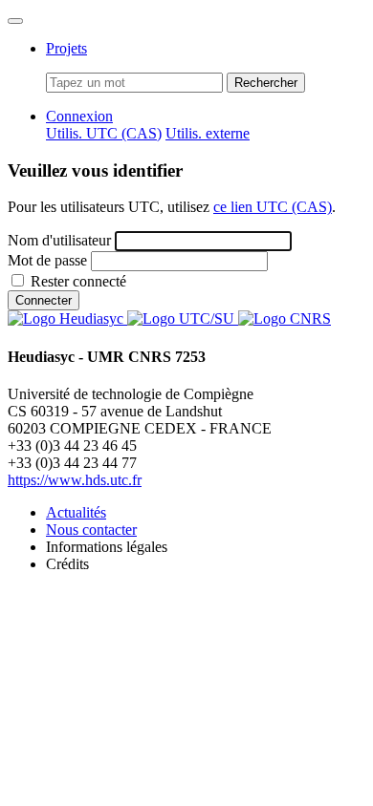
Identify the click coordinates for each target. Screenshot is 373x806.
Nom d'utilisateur (59, 240)
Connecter (43, 300)
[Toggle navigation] (15, 21)
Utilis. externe (207, 133)
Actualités (76, 512)
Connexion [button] (79, 116)
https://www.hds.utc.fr (75, 480)
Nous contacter (91, 529)
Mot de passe (47, 260)
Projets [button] (66, 48)
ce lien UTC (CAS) (272, 207)
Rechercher (265, 82)
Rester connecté (78, 281)
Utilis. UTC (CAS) (104, 133)
